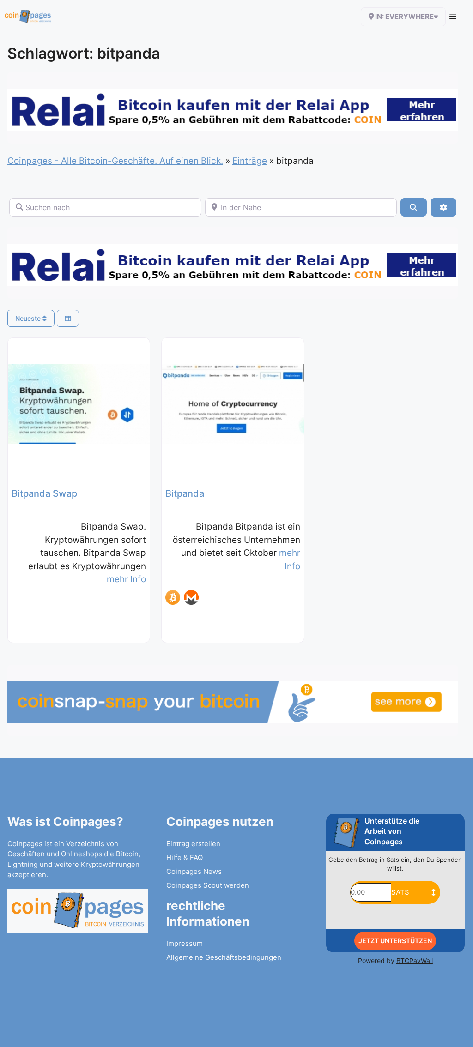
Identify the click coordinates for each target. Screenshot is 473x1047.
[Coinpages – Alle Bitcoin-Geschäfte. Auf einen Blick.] (28, 17)
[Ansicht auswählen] (68, 318)
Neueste (28, 318)
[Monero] (191, 597)
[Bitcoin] (172, 597)
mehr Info (126, 579)
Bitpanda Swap (44, 493)
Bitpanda (184, 493)
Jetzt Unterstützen (395, 941)
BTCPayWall (414, 960)
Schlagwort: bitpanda (83, 53)
